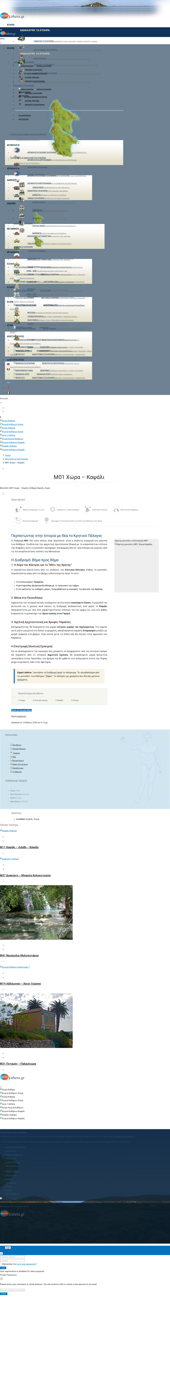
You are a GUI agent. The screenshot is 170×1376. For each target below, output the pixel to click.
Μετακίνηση (11, 1182)
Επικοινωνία (11, 1158)
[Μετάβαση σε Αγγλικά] (8, 388)
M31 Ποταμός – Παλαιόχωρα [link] (18, 1063)
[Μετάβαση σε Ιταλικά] (8, 393)
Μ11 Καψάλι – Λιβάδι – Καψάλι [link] (19, 847)
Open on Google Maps (21, 710)
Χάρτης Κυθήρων (13, 1162)
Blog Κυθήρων (12, 1166)
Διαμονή (9, 1179)
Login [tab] (8, 1248)
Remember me (9, 1264)
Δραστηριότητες (13, 1194)
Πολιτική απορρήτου (14, 1155)
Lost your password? (26, 1264)
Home (8, 455)
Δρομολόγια (11, 1175)
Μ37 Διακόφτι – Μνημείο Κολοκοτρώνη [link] (25, 875)
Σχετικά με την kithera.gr (124, 1136)
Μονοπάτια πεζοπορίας (16, 459)
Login (3, 1268)
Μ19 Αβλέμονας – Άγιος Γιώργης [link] (20, 983)
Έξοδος (9, 1186)
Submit (3, 1294)
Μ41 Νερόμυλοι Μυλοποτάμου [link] (19, 955)
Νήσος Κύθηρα (12, 1171)
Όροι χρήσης (11, 1151)
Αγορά (8, 1190)
